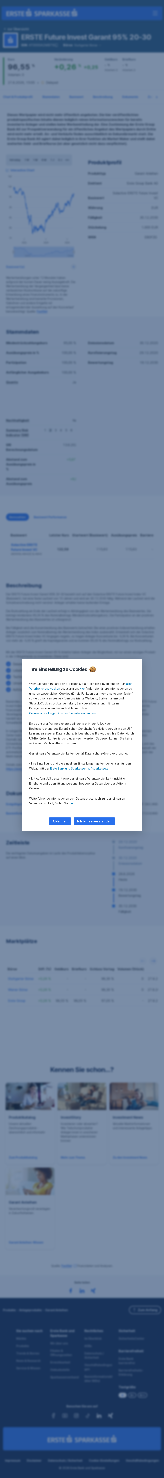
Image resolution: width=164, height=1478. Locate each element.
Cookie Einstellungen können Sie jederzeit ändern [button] (62, 713)
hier (71, 803)
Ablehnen (60, 821)
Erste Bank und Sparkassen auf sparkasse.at (79, 768)
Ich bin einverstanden (94, 821)
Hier (82, 688)
